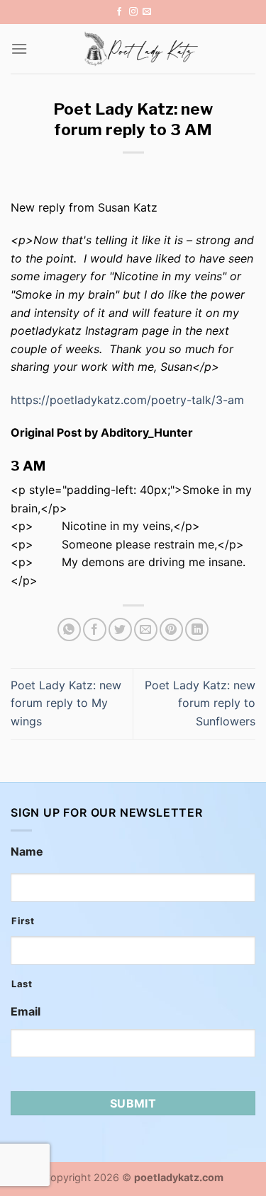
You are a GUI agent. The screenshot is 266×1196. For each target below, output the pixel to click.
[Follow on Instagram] (133, 12)
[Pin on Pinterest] (171, 629)
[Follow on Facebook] (119, 12)
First (22, 920)
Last (22, 983)
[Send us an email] (147, 12)
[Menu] (19, 48)
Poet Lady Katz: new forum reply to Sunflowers (200, 703)
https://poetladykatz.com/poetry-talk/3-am (127, 400)
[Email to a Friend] (145, 629)
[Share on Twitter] (120, 629)
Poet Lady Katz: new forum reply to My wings (66, 703)
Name (27, 851)
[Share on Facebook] (94, 629)
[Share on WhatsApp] (69, 629)
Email (25, 1011)
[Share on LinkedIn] (197, 629)
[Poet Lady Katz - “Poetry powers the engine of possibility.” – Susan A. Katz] (141, 49)
